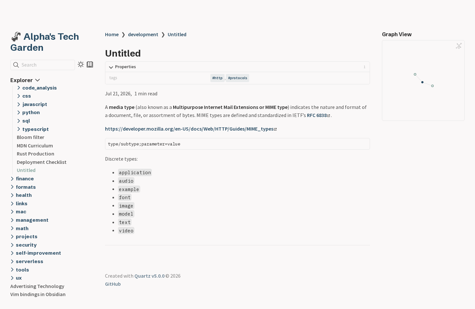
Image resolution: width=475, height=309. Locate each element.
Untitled (26, 170)
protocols (238, 77)
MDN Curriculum (35, 145)
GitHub (113, 284)
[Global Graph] (459, 46)
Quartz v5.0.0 (149, 275)
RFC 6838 (317, 115)
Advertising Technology (37, 286)
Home (112, 34)
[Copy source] (363, 145)
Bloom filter (30, 137)
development (143, 34)
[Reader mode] (90, 64)
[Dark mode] (81, 64)
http (218, 77)
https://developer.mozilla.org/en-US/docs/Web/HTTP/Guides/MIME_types (189, 128)
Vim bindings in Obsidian (38, 294)
